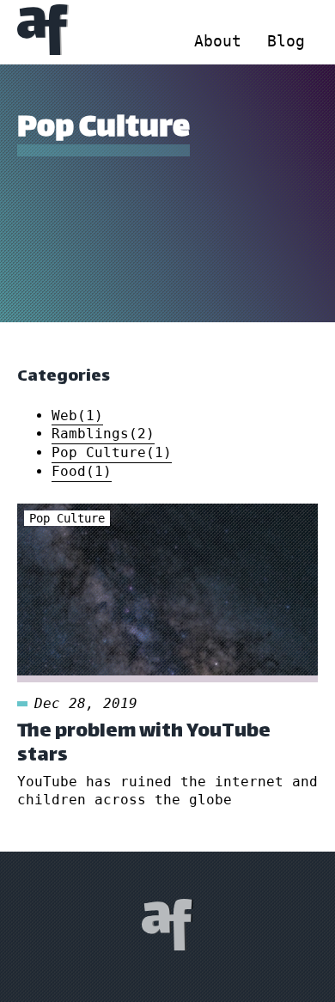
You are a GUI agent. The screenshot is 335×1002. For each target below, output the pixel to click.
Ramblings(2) (103, 433)
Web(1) (77, 415)
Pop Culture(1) (112, 452)
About (217, 41)
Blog (286, 41)
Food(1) (82, 471)
